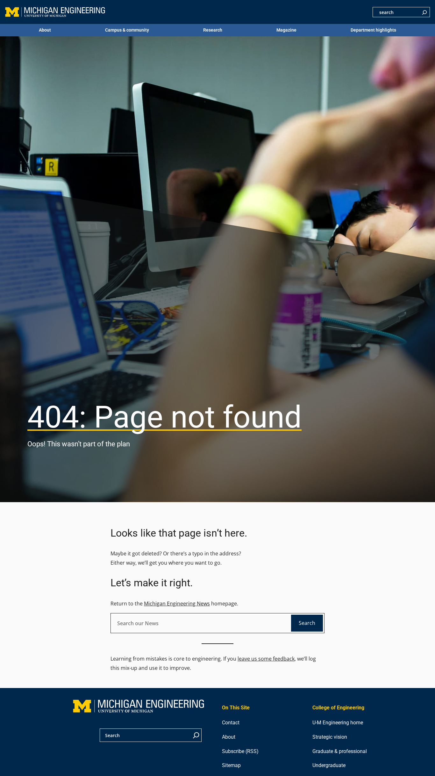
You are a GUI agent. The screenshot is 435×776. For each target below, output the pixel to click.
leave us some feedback (266, 658)
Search (307, 622)
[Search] (424, 12)
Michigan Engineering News (177, 603)
